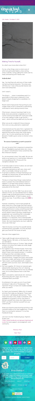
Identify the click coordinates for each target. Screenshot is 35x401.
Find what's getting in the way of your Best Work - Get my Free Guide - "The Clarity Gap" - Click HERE (17, 2)
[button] (29, 9)
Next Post (17, 333)
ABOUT (19, 381)
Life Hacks (5, 19)
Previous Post (17, 329)
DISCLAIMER (11, 385)
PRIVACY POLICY (17, 389)
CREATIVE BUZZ (10, 381)
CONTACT (27, 381)
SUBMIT (27, 358)
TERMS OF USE (22, 385)
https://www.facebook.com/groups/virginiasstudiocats (17, 321)
